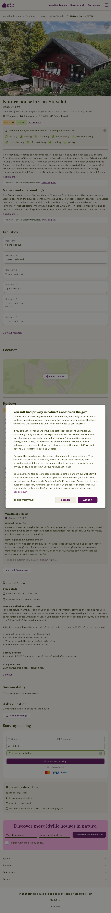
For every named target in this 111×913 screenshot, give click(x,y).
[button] (23, 500)
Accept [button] (87, 500)
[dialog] (55, 456)
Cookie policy (20, 492)
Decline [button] (65, 500)
